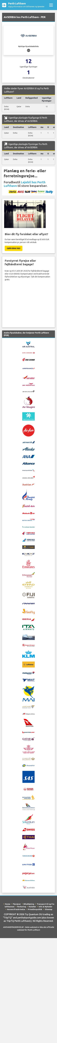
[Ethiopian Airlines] (28, 574)
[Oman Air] (28, 707)
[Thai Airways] (28, 837)
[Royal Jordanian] (28, 759)
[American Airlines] (28, 470)
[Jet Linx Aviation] (28, 637)
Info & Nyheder (45, 907)
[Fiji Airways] (28, 595)
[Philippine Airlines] (28, 713)
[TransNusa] (28, 847)
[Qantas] (28, 723)
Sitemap (48, 909)
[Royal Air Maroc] (28, 749)
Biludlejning (29, 904)
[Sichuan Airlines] (28, 789)
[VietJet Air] (28, 873)
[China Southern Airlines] (28, 540)
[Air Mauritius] (28, 384)
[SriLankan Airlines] (28, 819)
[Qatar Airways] (28, 739)
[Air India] (28, 377)
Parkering (21, 907)
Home (7, 904)
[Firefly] (28, 611)
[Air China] (28, 359)
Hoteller (32, 907)
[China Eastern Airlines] (28, 533)
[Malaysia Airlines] (28, 673)
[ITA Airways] (28, 627)
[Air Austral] (28, 344)
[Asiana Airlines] (28, 477)
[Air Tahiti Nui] (28, 416)
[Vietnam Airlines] (28, 880)
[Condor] (28, 547)
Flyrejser (17, 904)
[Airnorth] (28, 442)
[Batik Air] (28, 506)
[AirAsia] (28, 430)
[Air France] (28, 368)
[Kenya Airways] (28, 645)
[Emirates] (28, 564)
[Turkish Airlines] (28, 856)
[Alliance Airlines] (28, 463)
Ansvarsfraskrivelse (16, 909)
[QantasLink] (28, 732)
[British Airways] (28, 520)
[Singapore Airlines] (28, 797)
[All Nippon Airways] (28, 456)
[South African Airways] (28, 807)
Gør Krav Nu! (13, 248)
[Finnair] (28, 603)
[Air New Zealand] (28, 391)
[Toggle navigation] (51, 5)
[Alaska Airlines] (28, 449)
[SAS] (28, 777)
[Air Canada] (28, 352)
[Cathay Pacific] (28, 526)
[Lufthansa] (28, 664)
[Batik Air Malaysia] (28, 513)
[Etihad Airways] (28, 585)
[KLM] (28, 654)
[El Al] (28, 554)
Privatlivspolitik (35, 909)
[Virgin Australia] (28, 887)
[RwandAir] (28, 765)
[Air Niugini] (28, 402)
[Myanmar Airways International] (28, 693)
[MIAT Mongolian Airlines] (28, 680)
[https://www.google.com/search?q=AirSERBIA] (28, 50)
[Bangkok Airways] (28, 495)
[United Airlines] (28, 864)
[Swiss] (28, 829)
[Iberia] (28, 619)
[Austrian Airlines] (28, 484)
